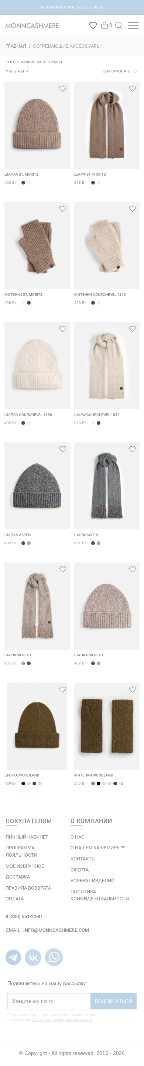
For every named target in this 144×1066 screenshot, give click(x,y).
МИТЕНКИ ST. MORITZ (23, 294)
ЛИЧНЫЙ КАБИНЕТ (27, 837)
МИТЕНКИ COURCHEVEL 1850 (100, 294)
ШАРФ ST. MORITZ (90, 174)
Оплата (15, 898)
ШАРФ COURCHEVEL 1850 (97, 415)
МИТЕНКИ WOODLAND (93, 775)
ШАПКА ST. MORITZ (21, 174)
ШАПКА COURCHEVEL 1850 (28, 415)
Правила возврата (28, 888)
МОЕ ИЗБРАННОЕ (25, 866)
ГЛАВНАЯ (16, 46)
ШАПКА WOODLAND (22, 775)
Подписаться (113, 1001)
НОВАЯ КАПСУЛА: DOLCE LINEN (72, 7)
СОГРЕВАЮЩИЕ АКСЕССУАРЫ (67, 46)
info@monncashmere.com (56, 930)
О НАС (77, 837)
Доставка (18, 877)
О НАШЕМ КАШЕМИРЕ (95, 847)
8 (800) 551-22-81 (24, 916)
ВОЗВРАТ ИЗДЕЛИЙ (92, 880)
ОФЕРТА (80, 870)
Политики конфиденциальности (62, 1019)
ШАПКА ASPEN (17, 535)
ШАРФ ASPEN (86, 535)
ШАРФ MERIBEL (18, 655)
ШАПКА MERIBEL (89, 655)
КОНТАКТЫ (83, 859)
